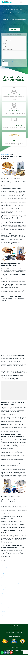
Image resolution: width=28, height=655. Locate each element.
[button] (14, 29)
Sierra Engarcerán (5, 607)
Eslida (2, 593)
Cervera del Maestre (5, 587)
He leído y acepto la (11, 61)
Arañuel (3, 571)
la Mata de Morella (5, 619)
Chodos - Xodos (4, 591)
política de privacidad (15, 61)
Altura (2, 569)
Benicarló (3, 579)
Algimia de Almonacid (6, 567)
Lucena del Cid (4, 597)
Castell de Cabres (5, 581)
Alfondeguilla (4, 565)
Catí (2, 585)
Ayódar (2, 573)
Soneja (2, 609)
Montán (3, 599)
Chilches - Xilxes (4, 589)
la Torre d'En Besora (5, 621)
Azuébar (3, 575)
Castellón (16, 9)
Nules (2, 603)
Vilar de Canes (4, 613)
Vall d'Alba (3, 611)
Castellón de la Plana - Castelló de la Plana (10, 583)
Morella (3, 601)
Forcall (2, 595)
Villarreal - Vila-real (5, 615)
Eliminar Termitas (9, 9)
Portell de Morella (5, 605)
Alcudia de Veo (4, 563)
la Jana (2, 617)
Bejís (2, 577)
